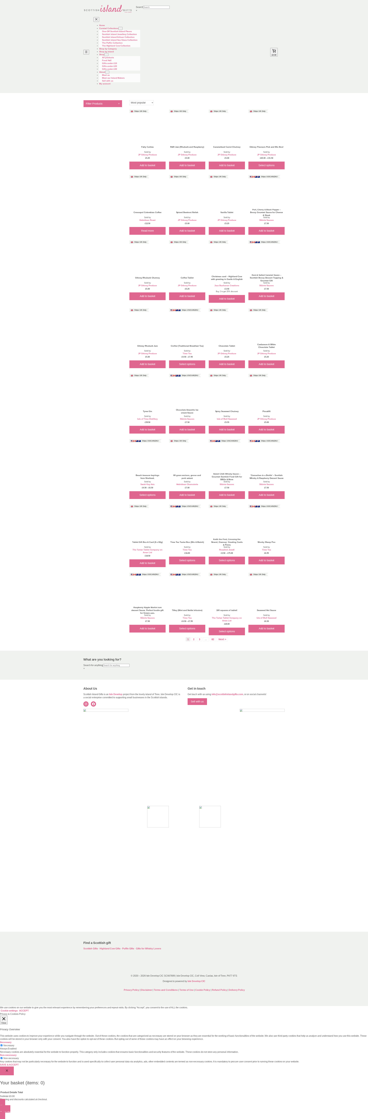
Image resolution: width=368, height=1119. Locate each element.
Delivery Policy (237, 990)
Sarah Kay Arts (147, 484)
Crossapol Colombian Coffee (147, 212)
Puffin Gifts (128, 948)
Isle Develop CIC (196, 981)
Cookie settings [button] (9, 1010)
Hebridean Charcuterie (187, 484)
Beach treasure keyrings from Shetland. (147, 476)
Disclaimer (146, 990)
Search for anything (93, 665)
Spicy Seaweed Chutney (227, 411)
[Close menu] (96, 19)
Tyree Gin (147, 411)
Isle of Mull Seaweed (227, 419)
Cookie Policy (203, 990)
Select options (266, 165)
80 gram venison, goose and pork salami (187, 476)
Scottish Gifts (90, 948)
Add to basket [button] (147, 165)
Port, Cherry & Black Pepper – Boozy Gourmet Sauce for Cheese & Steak (266, 212)
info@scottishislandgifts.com (227, 694)
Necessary (8, 1045)
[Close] (7, 1071)
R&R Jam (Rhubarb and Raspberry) (187, 147)
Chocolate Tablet (227, 346)
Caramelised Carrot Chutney (226, 147)
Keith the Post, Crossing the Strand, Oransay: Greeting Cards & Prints (227, 542)
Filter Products (103, 103)
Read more (147, 230)
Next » (222, 639)
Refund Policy (220, 990)
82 (212, 639)
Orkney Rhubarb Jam (147, 346)
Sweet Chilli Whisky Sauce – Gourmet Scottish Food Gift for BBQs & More (227, 477)
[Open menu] (86, 52)
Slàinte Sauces (266, 220)
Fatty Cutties (147, 147)
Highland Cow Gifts (110, 948)
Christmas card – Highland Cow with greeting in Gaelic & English (227, 277)
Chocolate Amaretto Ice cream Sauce (187, 411)
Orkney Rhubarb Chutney (147, 278)
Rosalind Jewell (227, 550)
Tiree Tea (187, 353)
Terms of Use (186, 990)
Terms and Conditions (166, 990)
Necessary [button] (6, 1042)
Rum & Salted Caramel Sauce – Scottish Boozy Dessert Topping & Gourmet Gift (266, 278)
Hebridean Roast (147, 220)
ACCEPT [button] (24, 1010)
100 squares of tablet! (226, 610)
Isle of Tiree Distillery (147, 419)
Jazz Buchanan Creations (226, 285)
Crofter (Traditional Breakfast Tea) (187, 346)
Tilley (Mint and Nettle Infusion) (187, 610)
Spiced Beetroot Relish (187, 212)
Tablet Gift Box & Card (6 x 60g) (147, 542)
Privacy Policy (131, 990)
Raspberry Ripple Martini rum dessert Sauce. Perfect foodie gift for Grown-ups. (147, 610)
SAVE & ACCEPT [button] (9, 1065)
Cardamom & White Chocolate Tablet (266, 345)
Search (139, 7)
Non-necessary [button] (8, 1055)
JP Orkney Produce (147, 155)
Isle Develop (115, 694)
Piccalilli (266, 411)
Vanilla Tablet (226, 212)
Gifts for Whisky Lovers (148, 948)
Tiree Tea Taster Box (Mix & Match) (187, 542)
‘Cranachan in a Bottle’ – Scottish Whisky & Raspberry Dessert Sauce (267, 476)
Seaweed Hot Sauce (266, 610)
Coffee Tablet (187, 278)
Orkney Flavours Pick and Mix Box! (267, 147)
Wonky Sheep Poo (266, 542)
